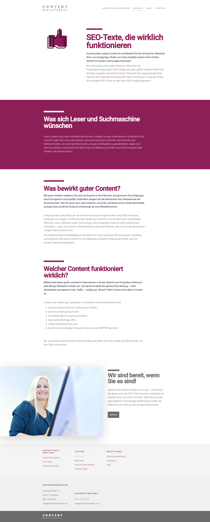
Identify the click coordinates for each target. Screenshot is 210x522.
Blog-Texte (79, 460)
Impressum (111, 460)
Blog (122, 69)
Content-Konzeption (51, 457)
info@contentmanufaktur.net (55, 503)
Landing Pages (81, 469)
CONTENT (80, 452)
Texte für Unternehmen (84, 465)
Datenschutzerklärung (116, 456)
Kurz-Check (47, 462)
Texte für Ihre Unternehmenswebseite (105, 77)
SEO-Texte (79, 456)
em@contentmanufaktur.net (87, 503)
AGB (108, 465)
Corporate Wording (51, 466)
